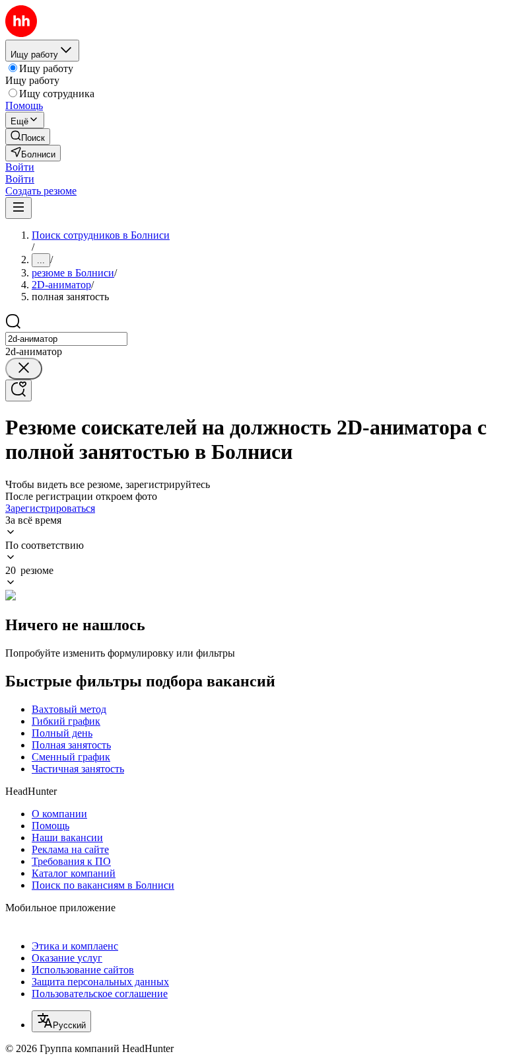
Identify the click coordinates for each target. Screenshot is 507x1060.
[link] (27, 136)
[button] (19, 167)
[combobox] (66, 339)
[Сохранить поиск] (18, 390)
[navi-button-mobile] (18, 208)
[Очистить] (23, 369)
